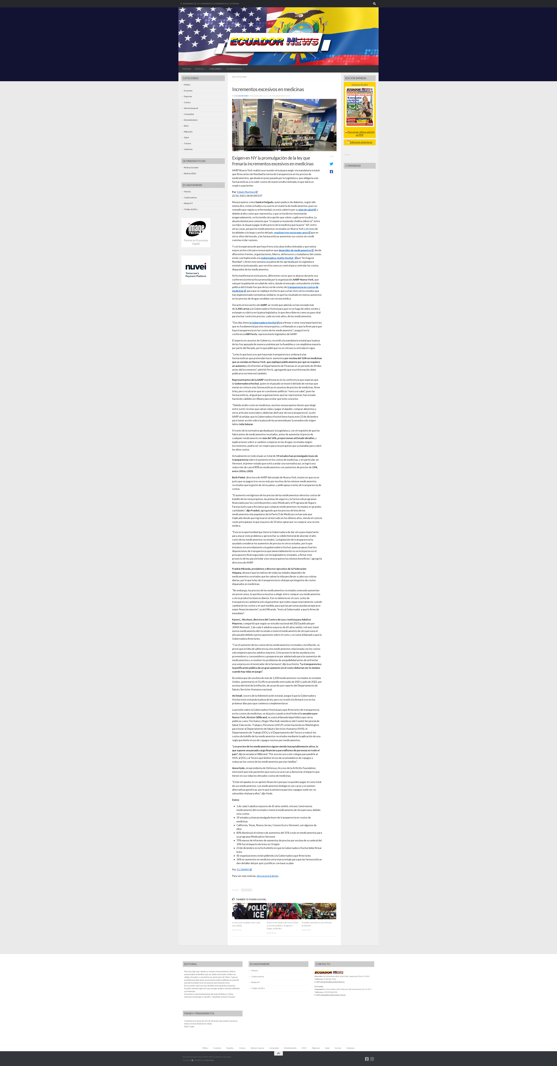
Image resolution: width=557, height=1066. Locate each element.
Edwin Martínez (246, 191)
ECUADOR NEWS (234, 69)
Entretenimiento (191, 120)
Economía (188, 90)
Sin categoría (239, 77)
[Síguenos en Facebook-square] (367, 1059)
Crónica (187, 102)
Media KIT (188, 203)
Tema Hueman (209, 1060)
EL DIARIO (243, 869)
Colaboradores (190, 197)
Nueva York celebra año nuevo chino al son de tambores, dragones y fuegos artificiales (282, 925)
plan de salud (306, 209)
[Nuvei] (195, 284)
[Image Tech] (195, 246)
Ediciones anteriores (361, 142)
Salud (186, 137)
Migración (188, 132)
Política (187, 85)
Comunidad (189, 114)
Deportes (188, 96)
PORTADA (187, 69)
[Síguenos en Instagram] (372, 1059)
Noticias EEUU (246, 890)
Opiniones (188, 149)
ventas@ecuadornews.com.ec (333, 995)
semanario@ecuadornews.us (332, 982)
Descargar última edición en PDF (361, 133)
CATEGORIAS (215, 69)
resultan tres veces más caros (291, 232)
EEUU (186, 126)
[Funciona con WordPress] (192, 1060)
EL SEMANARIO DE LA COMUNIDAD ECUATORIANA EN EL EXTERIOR (209, 3)
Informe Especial (191, 108)
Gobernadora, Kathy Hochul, (277, 257)
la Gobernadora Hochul (262, 322)
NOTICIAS (199, 69)
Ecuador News (242, 96)
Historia (187, 191)
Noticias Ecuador (191, 167)
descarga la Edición (267, 875)
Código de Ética (190, 209)
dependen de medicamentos (295, 250)
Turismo (187, 143)
